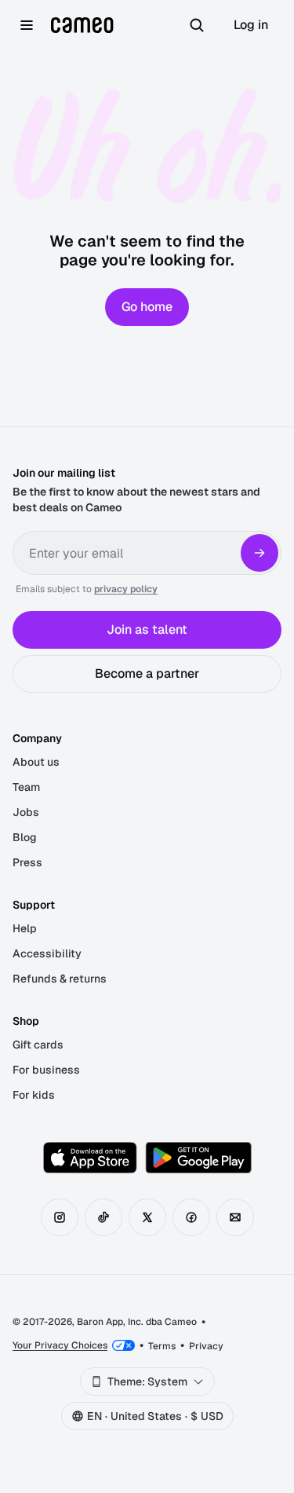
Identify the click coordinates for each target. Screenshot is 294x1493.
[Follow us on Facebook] (191, 1217)
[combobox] (147, 1381)
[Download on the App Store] (90, 1157)
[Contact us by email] (235, 1217)
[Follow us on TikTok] (103, 1217)
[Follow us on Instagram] (59, 1217)
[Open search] (197, 25)
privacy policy (126, 589)
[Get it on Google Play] (198, 1157)
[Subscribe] (259, 553)
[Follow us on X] (147, 1217)
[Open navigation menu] (27, 25)
